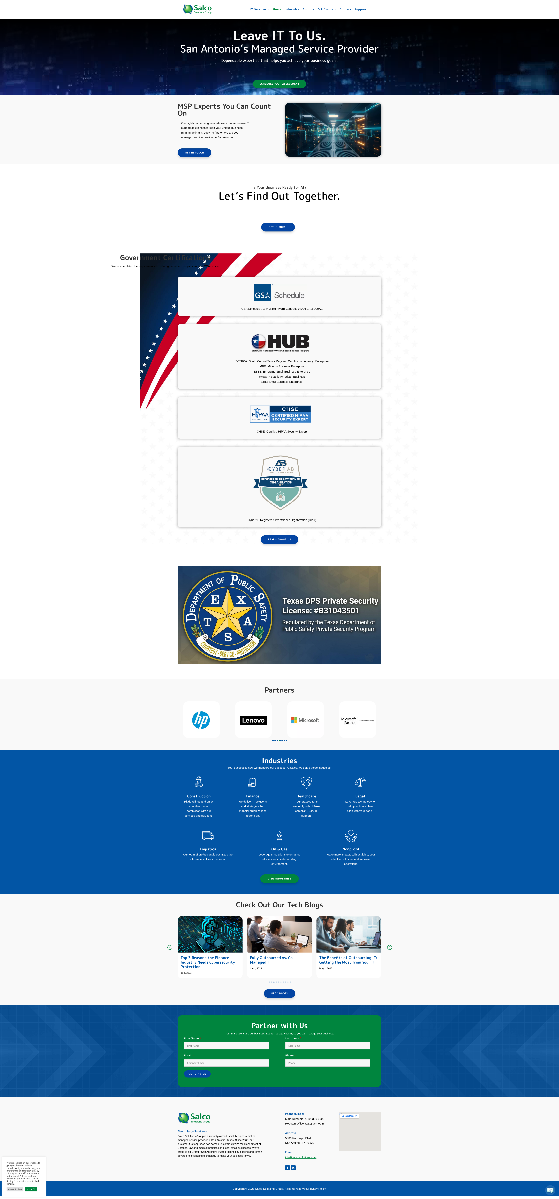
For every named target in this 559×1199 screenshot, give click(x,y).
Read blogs (279, 993)
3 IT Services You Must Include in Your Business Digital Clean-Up (347, 962)
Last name (293, 1038)
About (307, 9)
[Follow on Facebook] (287, 1167)
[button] (272, 740)
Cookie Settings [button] (15, 1189)
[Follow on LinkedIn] (293, 1167)
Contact (345, 9)
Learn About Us (279, 539)
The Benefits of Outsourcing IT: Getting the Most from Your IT (279, 960)
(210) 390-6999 (314, 1118)
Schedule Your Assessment (279, 83)
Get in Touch (194, 152)
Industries (292, 9)
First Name (192, 1038)
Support (360, 9)
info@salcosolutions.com (300, 1157)
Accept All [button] (31, 1189)
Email (189, 1055)
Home (277, 9)
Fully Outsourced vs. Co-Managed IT (203, 960)
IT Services (258, 9)
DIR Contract (327, 9)
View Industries (279, 878)
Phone (290, 1055)
